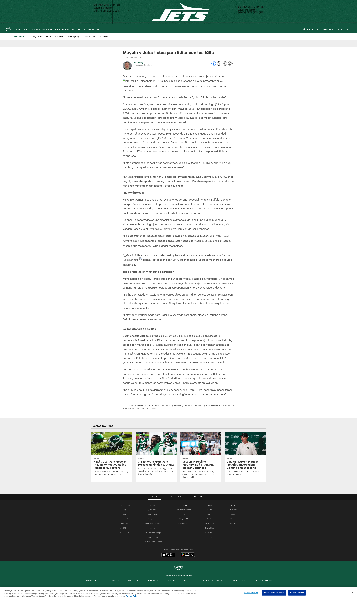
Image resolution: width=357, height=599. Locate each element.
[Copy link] (230, 63)
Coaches (210, 519)
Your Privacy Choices (212, 581)
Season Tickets (153, 514)
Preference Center (263, 581)
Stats (210, 537)
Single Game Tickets (153, 523)
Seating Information (183, 510)
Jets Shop (124, 523)
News (233, 505)
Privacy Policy (92, 581)
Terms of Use (124, 519)
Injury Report (210, 533)
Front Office (209, 523)
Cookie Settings (238, 581)
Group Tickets (153, 519)
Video (233, 514)
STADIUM (183, 505)
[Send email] (225, 65)
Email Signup (125, 528)
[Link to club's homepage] (7, 28)
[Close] (352, 593)
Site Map (171, 581)
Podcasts (233, 523)
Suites (152, 528)
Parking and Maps (183, 519)
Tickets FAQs (153, 537)
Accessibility (113, 581)
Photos (233, 519)
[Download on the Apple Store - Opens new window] (168, 555)
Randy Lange (139, 62)
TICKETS (152, 505)
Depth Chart (209, 528)
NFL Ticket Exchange (153, 533)
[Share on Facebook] (213, 65)
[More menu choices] (102, 29)
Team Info (210, 505)
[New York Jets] (178, 567)
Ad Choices (189, 581)
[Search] (304, 29)
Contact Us (124, 533)
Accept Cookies (297, 592)
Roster (209, 510)
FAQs (124, 510)
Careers (124, 514)
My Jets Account (153, 510)
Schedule (209, 514)
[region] (178, 593)
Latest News (233, 510)
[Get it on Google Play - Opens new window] (188, 556)
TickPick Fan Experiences (152, 542)
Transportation (183, 523)
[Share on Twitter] (219, 65)
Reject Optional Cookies (274, 592)
